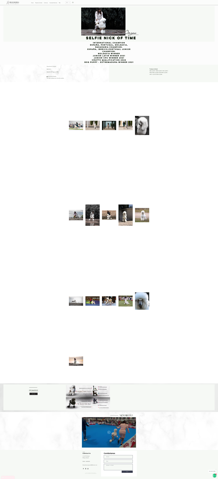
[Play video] (109, 432)
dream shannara (14, 2)
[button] (38, 2)
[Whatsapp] (88, 468)
